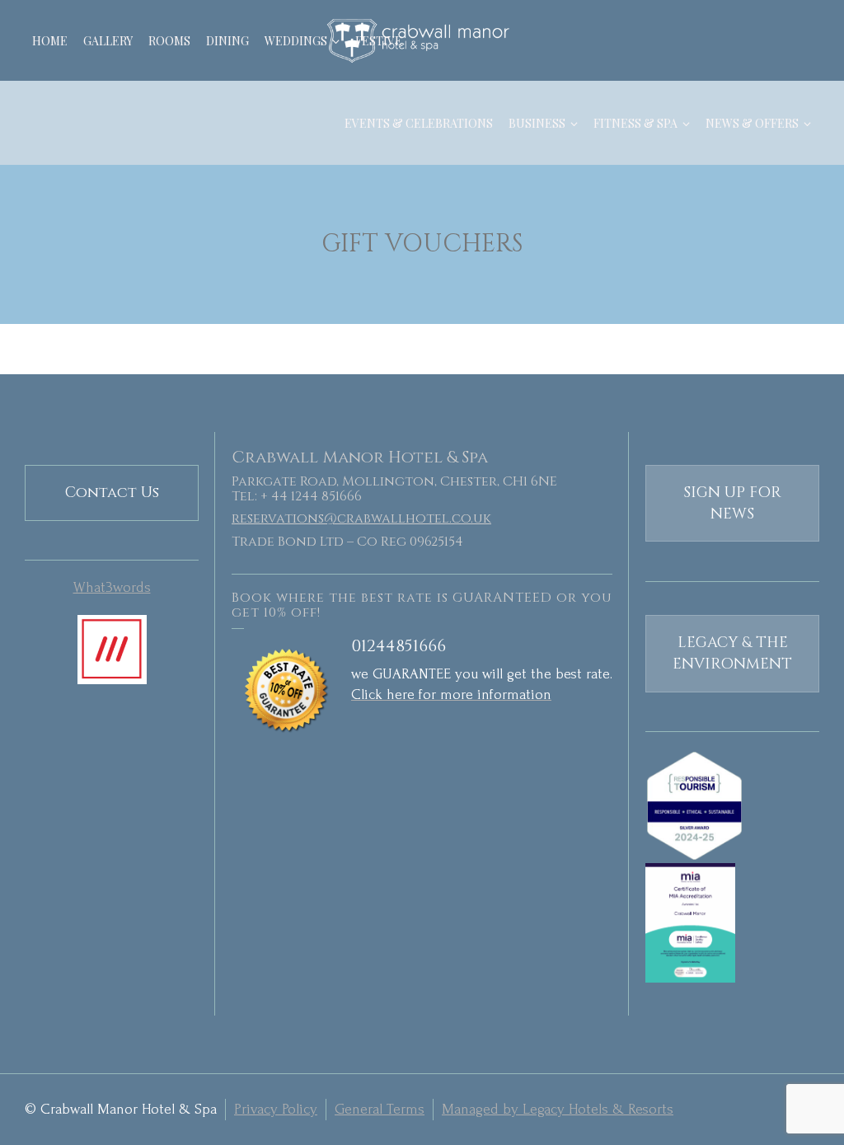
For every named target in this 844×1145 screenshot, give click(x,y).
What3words (112, 587)
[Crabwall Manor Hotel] (422, 40)
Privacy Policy (275, 1109)
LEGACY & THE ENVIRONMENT (732, 653)
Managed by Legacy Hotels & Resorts (557, 1109)
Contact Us (112, 492)
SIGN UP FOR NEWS (732, 503)
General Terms (379, 1109)
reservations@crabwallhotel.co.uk (361, 518)
